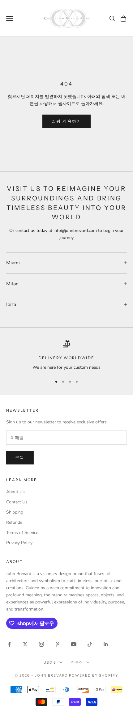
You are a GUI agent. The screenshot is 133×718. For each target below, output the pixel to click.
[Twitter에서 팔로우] (25, 644)
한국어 (77, 662)
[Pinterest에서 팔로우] (57, 644)
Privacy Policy (19, 543)
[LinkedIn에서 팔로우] (106, 644)
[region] (66, 355)
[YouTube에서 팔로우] (74, 644)
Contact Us (17, 502)
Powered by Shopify (93, 675)
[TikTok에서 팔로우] (90, 644)
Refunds (14, 522)
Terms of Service (22, 532)
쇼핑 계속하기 (66, 121)
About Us (15, 492)
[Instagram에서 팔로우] (41, 644)
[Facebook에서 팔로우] (9, 644)
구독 (20, 457)
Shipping (14, 512)
